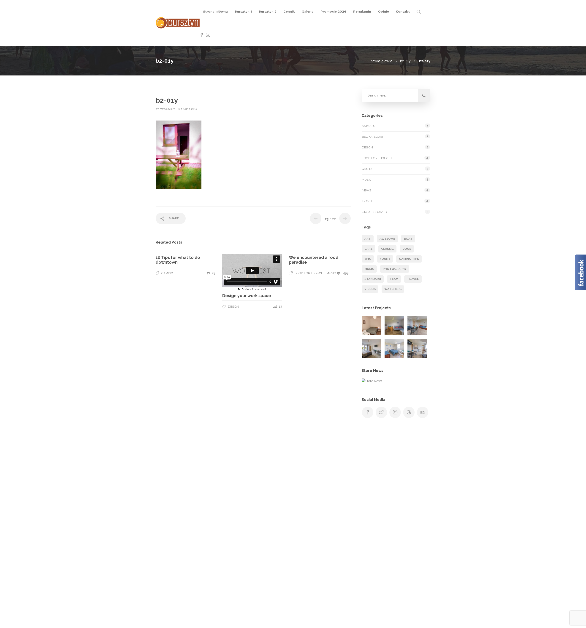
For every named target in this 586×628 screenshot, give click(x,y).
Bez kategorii (372, 136)
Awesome (387, 238)
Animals (368, 126)
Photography (395, 269)
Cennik (289, 11)
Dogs (406, 248)
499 (345, 273)
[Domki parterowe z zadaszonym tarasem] (394, 325)
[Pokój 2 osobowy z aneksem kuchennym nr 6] (85, 580)
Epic (367, 258)
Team (394, 279)
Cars (368, 248)
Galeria (308, 11)
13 (280, 306)
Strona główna (215, 11)
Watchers (393, 289)
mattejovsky (168, 108)
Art (367, 238)
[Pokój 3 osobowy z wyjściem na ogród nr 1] (417, 325)
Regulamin (362, 11)
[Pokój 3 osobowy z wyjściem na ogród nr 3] (394, 348)
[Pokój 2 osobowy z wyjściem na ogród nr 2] (371, 348)
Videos (370, 289)
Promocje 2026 (333, 11)
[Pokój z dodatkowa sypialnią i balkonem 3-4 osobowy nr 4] (417, 348)
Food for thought (310, 273)
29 (213, 273)
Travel (367, 201)
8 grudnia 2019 (188, 108)
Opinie (383, 11)
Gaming (167, 273)
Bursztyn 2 (268, 11)
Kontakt (403, 11)
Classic (387, 248)
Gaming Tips (409, 258)
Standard (372, 279)
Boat (408, 238)
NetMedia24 (355, 620)
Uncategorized (374, 212)
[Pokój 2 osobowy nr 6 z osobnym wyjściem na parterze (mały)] (371, 325)
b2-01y (405, 61)
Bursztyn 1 (243, 11)
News (366, 190)
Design (233, 306)
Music (331, 273)
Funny (385, 258)
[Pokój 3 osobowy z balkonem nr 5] (62, 580)
